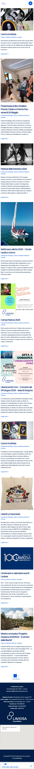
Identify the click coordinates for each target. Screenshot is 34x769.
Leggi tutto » (4, 54)
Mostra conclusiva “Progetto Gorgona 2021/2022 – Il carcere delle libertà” (15, 637)
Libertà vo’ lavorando (10, 514)
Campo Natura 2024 (10, 319)
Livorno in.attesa (8, 34)
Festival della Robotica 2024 (14, 168)
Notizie (14, 37)
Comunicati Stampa (7, 115)
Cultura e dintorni (6, 37)
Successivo (17, 679)
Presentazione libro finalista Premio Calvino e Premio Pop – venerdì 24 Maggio (15, 109)
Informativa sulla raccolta (10, 767)
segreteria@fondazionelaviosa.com (17, 691)
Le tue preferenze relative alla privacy (18, 764)
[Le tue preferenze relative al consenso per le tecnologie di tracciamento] (31, 766)
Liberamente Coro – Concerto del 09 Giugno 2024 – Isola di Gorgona (17, 388)
